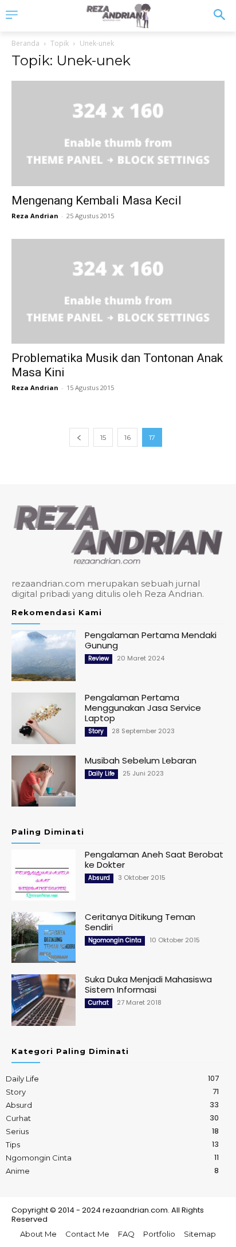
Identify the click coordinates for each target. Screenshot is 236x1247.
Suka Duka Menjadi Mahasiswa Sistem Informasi (148, 984)
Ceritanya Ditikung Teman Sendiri (140, 922)
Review (98, 658)
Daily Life (101, 773)
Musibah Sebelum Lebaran (140, 760)
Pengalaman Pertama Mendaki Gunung (151, 640)
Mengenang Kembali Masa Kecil (96, 200)
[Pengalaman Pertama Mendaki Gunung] (43, 655)
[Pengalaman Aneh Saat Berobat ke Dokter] (43, 874)
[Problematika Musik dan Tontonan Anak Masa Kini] (118, 291)
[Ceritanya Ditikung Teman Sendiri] (43, 937)
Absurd (99, 878)
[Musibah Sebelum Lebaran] (43, 781)
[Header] (118, 16)
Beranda (25, 43)
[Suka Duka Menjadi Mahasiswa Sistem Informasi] (43, 999)
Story (96, 731)
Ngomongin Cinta (114, 940)
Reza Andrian (34, 215)
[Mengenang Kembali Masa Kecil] (118, 133)
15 (103, 437)
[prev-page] (79, 437)
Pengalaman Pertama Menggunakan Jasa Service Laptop (143, 707)
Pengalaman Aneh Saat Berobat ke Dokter (154, 859)
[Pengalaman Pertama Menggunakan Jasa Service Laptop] (43, 718)
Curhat (98, 1002)
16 (127, 437)
